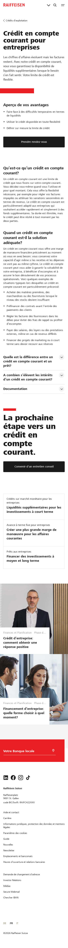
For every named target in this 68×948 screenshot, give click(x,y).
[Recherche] (55, 5)
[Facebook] (13, 777)
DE (4, 923)
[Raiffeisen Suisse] (14, 5)
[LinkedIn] (5, 777)
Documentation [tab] (15, 389)
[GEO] (53, 750)
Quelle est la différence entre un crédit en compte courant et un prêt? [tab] (28, 361)
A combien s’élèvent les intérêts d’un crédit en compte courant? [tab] (28, 377)
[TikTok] (28, 777)
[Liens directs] (48, 5)
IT (17, 923)
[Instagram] (20, 777)
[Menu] (63, 5)
